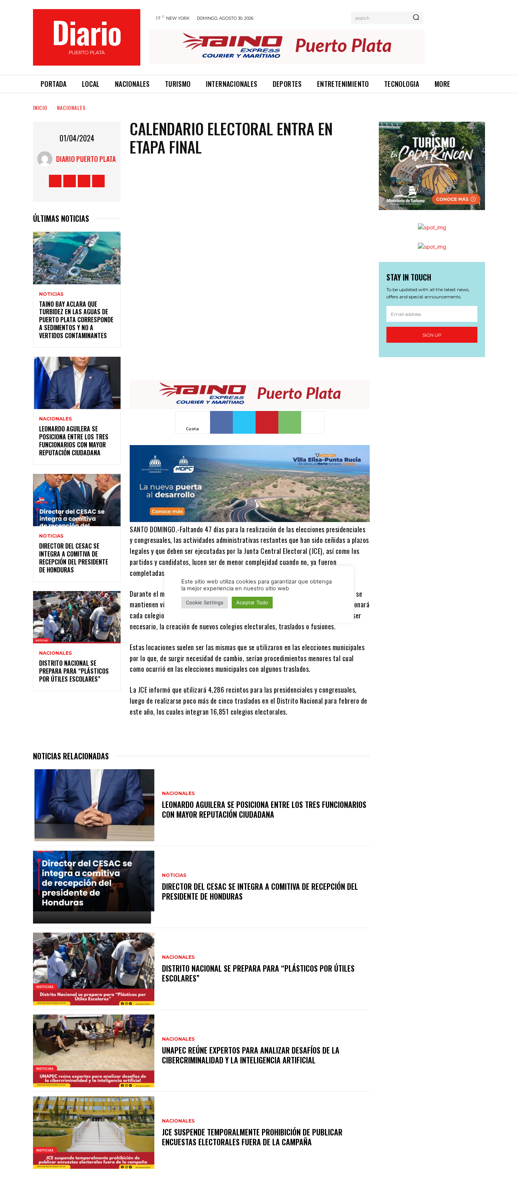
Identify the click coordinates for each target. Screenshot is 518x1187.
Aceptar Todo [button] (252, 602)
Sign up (431, 335)
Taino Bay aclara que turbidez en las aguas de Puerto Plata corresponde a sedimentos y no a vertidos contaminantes (76, 319)
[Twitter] (84, 181)
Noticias (51, 294)
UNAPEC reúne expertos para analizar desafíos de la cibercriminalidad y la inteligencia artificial (250, 1055)
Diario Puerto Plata (86, 159)
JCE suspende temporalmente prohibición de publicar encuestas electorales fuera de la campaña (252, 1137)
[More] (313, 422)
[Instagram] (69, 181)
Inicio (40, 107)
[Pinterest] (267, 422)
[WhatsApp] (289, 422)
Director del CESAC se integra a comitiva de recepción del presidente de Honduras (73, 557)
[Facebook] (55, 181)
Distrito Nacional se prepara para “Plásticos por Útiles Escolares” (74, 671)
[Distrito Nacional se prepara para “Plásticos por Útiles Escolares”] (77, 617)
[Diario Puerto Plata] (46, 158)
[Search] (416, 18)
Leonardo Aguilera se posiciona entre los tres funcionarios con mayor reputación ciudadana (73, 440)
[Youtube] (98, 181)
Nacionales (71, 107)
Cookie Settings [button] (204, 602)
